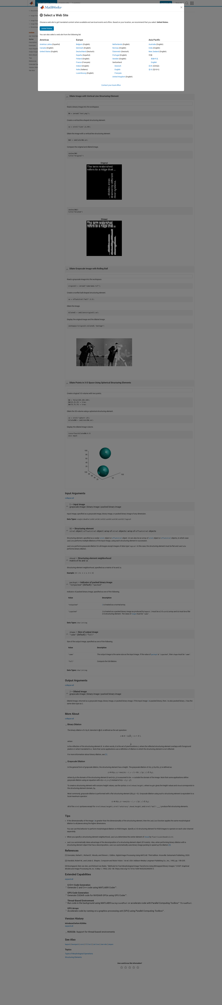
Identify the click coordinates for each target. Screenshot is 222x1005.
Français (118, 73)
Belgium (79, 44)
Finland (79, 59)
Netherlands (117, 44)
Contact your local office (111, 85)
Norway (115, 48)
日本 (150, 66)
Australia (152, 44)
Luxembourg (81, 73)
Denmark (79, 48)
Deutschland (81, 51)
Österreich (116, 51)
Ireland (79, 66)
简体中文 (154, 59)
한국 (150, 69)
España (79, 55)
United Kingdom (118, 77)
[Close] (181, 7)
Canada (43, 48)
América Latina (46, 44)
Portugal (115, 55)
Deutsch (118, 66)
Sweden (115, 59)
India (151, 48)
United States (45, 51)
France (79, 62)
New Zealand (154, 51)
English (117, 69)
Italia (78, 69)
